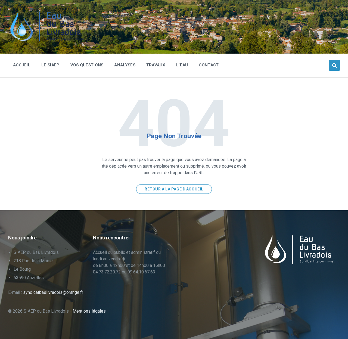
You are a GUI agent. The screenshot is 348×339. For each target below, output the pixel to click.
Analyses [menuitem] (124, 65)
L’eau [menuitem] (182, 65)
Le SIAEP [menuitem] (50, 65)
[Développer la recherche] (334, 65)
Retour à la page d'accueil (174, 189)
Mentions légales (89, 311)
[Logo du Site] (49, 40)
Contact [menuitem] (209, 65)
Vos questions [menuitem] (87, 65)
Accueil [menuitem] (21, 65)
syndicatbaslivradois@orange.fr (53, 292)
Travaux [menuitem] (155, 65)
